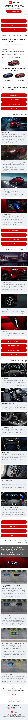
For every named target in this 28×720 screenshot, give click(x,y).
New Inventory (14, 20)
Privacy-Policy (17, 709)
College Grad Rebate (14, 239)
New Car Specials (13, 230)
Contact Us (14, 29)
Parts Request (14, 530)
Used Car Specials (14, 234)
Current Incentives (14, 99)
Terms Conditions (11, 709)
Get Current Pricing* (14, 47)
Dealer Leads (18, 714)
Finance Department (13, 350)
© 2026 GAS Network (11, 715)
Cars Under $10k (14, 95)
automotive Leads (18, 716)
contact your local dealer (14, 701)
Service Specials (14, 526)
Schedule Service (13, 522)
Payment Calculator (13, 345)
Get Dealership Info (14, 11)
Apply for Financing (13, 341)
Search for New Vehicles (9, 693)
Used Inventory (14, 25)
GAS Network (8, 716)
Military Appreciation (14, 104)
